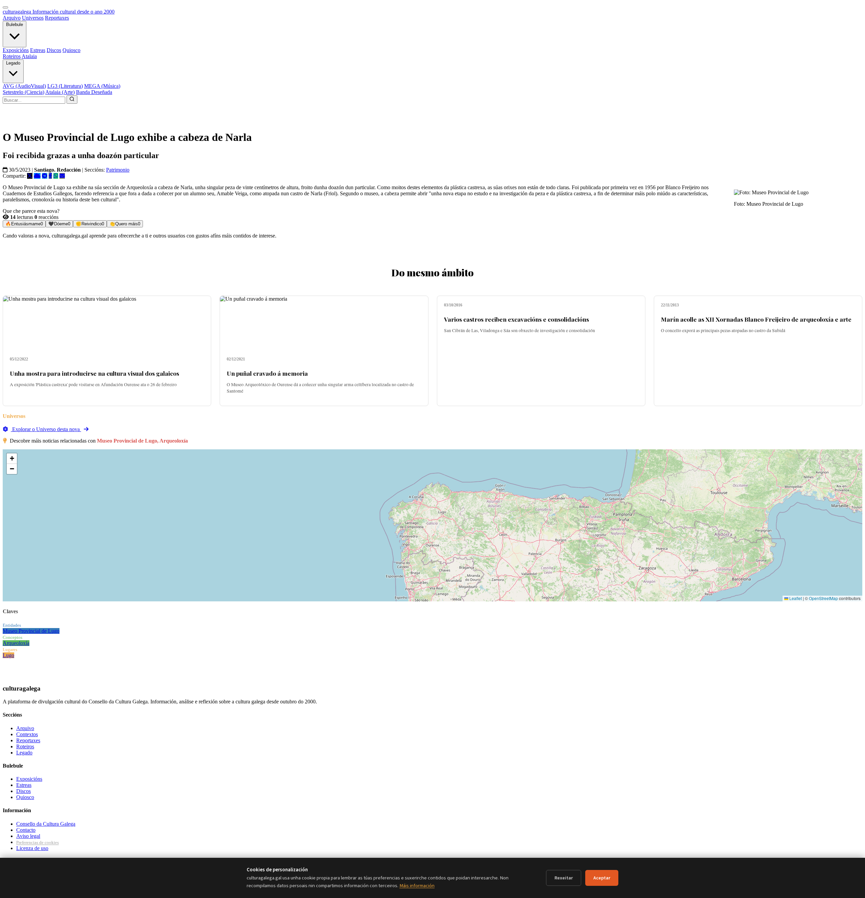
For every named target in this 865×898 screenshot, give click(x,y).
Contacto (25, 830)
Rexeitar (563, 877)
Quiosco (71, 50)
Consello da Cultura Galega (45, 824)
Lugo (8, 655)
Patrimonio (117, 170)
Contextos (27, 734)
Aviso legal (28, 836)
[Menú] (5, 7)
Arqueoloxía (16, 643)
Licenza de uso (32, 848)
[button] (12, 458)
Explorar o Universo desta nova (46, 429)
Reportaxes (57, 18)
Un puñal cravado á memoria (267, 373)
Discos (54, 50)
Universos (33, 18)
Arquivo (12, 18)
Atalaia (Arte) (60, 92)
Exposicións (16, 50)
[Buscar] (72, 99)
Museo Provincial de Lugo (31, 631)
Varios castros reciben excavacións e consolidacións (516, 319)
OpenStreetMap (823, 598)
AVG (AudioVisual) (24, 86)
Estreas (37, 50)
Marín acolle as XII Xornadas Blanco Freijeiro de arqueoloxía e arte (756, 319)
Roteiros (12, 56)
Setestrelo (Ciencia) (23, 92)
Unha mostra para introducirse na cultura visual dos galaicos (94, 373)
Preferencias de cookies (37, 842)
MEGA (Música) (102, 86)
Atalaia (29, 56)
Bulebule (14, 24)
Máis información (417, 885)
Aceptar (601, 877)
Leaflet (795, 598)
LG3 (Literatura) (65, 86)
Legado (13, 63)
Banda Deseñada (94, 92)
